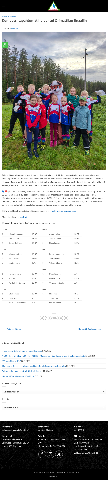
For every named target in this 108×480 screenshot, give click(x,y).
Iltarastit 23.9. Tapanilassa (90, 329)
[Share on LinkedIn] (66, 318)
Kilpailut (6, 16)
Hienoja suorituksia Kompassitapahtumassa (22, 351)
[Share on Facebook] (47, 318)
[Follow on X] (59, 454)
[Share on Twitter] (51, 318)
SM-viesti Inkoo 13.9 (11, 361)
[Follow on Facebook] (42, 454)
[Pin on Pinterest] (61, 318)
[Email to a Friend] (56, 318)
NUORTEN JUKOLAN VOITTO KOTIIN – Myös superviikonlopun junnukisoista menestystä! (44, 356)
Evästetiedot (73, 473)
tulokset (23, 217)
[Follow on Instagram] (50, 454)
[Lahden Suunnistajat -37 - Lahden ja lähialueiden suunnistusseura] (54, 6)
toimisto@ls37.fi (45, 430)
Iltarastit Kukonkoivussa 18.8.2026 (18, 376)
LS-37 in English (36, 473)
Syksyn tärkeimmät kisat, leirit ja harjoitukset (22, 371)
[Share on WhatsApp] (42, 318)
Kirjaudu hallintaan (54, 473)
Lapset (13, 16)
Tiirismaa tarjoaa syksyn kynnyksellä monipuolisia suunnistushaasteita (34, 366)
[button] (3, 6)
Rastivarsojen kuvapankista (63, 211)
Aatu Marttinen (13, 329)
